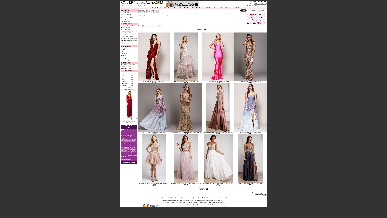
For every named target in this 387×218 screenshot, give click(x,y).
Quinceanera (222, 197)
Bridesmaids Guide (201, 200)
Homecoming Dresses (126, 29)
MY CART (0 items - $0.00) (230, 8)
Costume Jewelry (125, 57)
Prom (163, 197)
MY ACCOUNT (211, 8)
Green (132, 75)
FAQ (145, 5)
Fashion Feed (220, 200)
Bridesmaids (174, 197)
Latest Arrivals (166, 200)
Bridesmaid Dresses (131, 25)
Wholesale (189, 202)
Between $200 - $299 (126, 68)
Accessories (123, 55)
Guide (187, 200)
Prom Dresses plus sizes (126, 14)
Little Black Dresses (125, 43)
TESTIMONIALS (200, 8)
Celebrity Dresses (125, 19)
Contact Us (167, 202)
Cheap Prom (182, 200)
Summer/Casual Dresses (126, 60)
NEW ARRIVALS (177, 8)
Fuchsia (124, 85)
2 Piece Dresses (132, 42)
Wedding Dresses (125, 34)
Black (132, 73)
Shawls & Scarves (125, 49)
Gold (123, 77)
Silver (132, 77)
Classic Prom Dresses (126, 21)
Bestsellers (173, 200)
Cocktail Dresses (133, 38)
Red (123, 73)
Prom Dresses (125, 5)
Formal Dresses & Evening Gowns (129, 31)
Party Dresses (124, 40)
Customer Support (153, 5)
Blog (194, 202)
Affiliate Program (200, 202)
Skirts (122, 51)
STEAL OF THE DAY (159, 8)
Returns (133, 5)
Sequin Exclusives (125, 38)
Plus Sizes (168, 197)
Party (210, 197)
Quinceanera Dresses (132, 40)
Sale (177, 200)
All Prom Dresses (125, 12)
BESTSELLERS (189, 8)
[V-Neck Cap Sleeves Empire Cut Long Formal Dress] (129, 117)
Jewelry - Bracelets (125, 58)
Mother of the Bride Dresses (127, 33)
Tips (190, 200)
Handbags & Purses (211, 200)
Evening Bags (124, 53)
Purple (132, 79)
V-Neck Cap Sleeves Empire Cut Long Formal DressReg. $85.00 (129, 120)
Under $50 (123, 64)
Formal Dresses (181, 197)
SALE (169, 8)
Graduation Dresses (125, 27)
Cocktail (206, 197)
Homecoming (215, 197)
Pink (123, 75)
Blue (123, 79)
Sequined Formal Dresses (127, 36)
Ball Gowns (133, 17)
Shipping (140, 5)
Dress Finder (250, 5)
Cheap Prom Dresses (125, 16)
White (132, 81)
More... (129, 87)
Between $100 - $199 (126, 66)
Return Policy (174, 202)
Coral (132, 85)
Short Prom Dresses (125, 17)
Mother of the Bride (198, 197)
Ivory (123, 81)
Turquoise (124, 83)
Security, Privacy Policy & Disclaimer (214, 202)
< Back (199, 29)
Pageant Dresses (124, 42)
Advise (194, 200)
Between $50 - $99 (130, 64)
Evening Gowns (189, 197)
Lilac (132, 83)
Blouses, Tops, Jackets (126, 48)
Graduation (228, 197)
